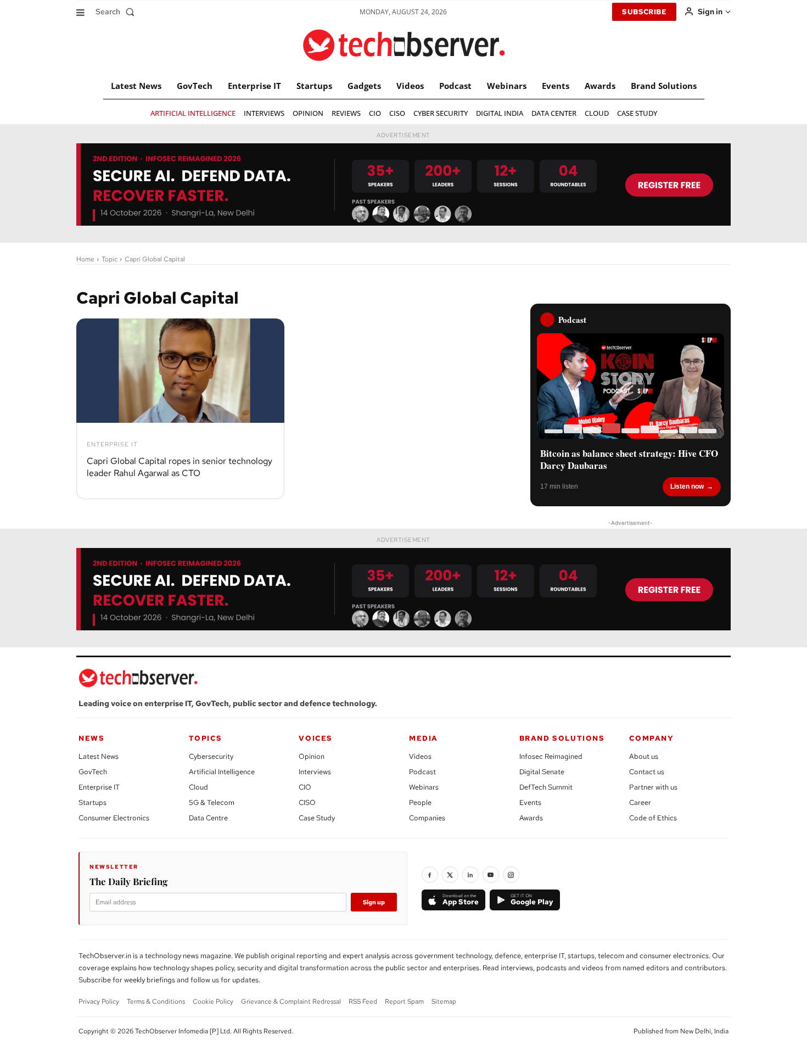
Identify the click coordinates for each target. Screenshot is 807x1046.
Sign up (374, 902)
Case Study (317, 818)
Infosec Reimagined (550, 756)
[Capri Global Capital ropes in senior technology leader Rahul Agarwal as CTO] (180, 370)
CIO (305, 787)
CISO (307, 802)
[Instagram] (511, 874)
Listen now (687, 486)
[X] (450, 874)
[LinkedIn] (470, 874)
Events (530, 802)
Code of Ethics (653, 818)
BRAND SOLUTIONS (562, 738)
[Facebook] (430, 874)
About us (643, 756)
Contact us (646, 771)
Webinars (424, 787)
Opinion (311, 756)
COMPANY (651, 738)
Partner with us (653, 787)
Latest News (99, 756)
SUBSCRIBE (644, 11)
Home (85, 259)
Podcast (422, 771)
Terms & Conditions (156, 1001)
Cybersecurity (211, 756)
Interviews (315, 771)
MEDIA (423, 738)
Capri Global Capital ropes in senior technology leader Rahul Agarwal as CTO (179, 467)
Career (640, 802)
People (420, 802)
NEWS (91, 738)
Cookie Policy (213, 1001)
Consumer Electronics (114, 818)
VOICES (316, 738)
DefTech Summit (546, 787)
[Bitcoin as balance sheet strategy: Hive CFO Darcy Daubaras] (630, 386)
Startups (93, 802)
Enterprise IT (112, 444)
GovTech (93, 771)
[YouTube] (491, 874)
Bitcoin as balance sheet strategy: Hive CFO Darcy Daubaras (629, 460)
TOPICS (205, 738)
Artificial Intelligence (222, 771)
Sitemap (443, 1001)
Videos (420, 756)
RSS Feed (363, 1001)
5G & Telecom (211, 802)
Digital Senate (541, 771)
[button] (117, 11)
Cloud (198, 787)
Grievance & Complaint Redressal (291, 1001)
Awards (531, 818)
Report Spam (404, 1001)
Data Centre (208, 818)
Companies (427, 818)
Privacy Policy (99, 1001)
